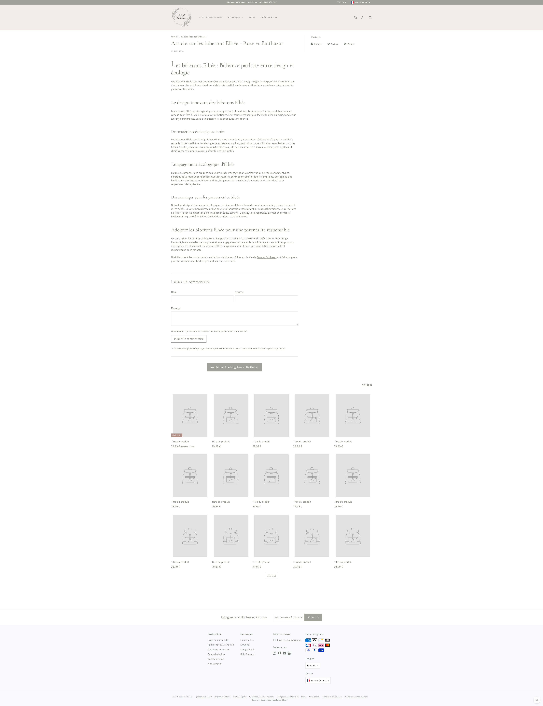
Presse (303, 697)
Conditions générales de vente (261, 697)
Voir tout (367, 384)
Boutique (234, 17)
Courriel (240, 292)
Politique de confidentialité (221, 348)
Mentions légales (239, 697)
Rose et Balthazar (267, 257)
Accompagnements (211, 17)
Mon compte (214, 663)
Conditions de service (251, 348)
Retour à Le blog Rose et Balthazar (236, 367)
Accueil (174, 36)
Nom (174, 292)
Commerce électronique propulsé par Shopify (270, 700)
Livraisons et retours (218, 649)
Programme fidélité (218, 640)
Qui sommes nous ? (204, 697)
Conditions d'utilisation (332, 697)
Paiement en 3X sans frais (221, 644)
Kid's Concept (247, 654)
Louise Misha (247, 640)
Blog (252, 17)
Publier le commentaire (188, 339)
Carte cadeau (314, 697)
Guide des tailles (216, 654)
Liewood (244, 644)
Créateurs (268, 17)
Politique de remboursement (356, 697)
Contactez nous (216, 658)
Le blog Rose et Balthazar (193, 36)
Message (176, 308)
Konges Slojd (247, 649)
